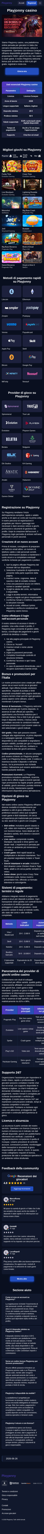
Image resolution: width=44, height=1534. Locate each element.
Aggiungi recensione (22, 1189)
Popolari (5, 156)
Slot (35, 156)
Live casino (15, 156)
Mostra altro (22, 1279)
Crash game (25, 156)
